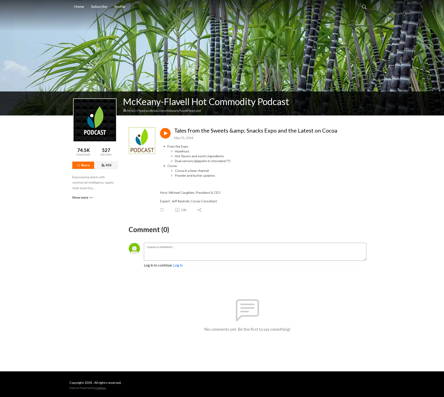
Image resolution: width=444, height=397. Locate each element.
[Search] (364, 6)
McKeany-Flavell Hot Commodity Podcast (206, 101)
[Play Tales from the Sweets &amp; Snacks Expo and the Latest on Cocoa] (165, 133)
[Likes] (162, 210)
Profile (119, 6)
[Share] (199, 210)
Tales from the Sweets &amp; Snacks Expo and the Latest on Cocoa (255, 130)
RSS (108, 165)
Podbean (100, 388)
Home (79, 6)
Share (85, 165)
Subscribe (99, 6)
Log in (178, 265)
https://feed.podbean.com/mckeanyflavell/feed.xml (164, 110)
